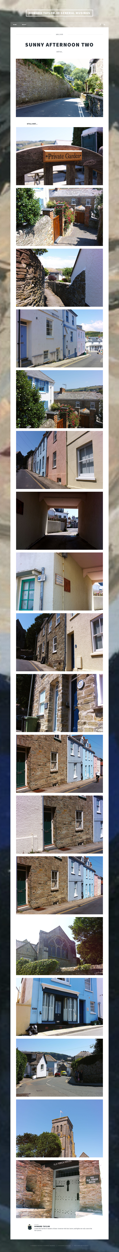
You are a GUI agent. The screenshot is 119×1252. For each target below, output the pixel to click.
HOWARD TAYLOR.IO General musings (59, 13)
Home (15, 24)
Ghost (86, 1245)
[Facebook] (100, 24)
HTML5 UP (68, 1245)
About (24, 24)
